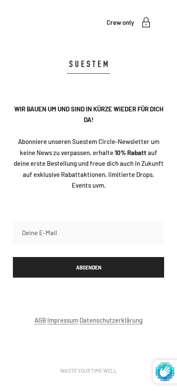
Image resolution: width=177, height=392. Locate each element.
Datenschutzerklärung (111, 320)
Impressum (62, 320)
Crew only (120, 22)
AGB (40, 320)
